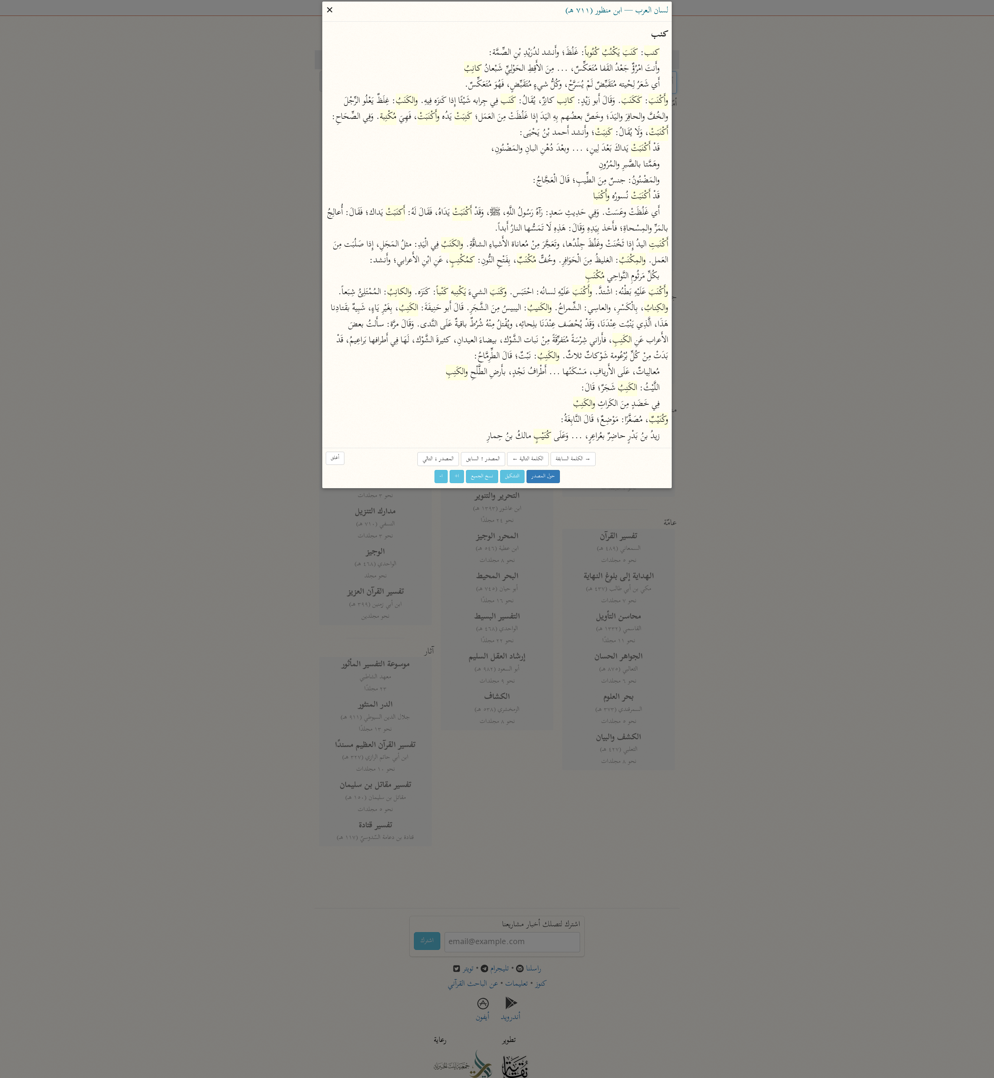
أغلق (335, 458)
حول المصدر (543, 476)
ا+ (457, 476)
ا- (441, 476)
